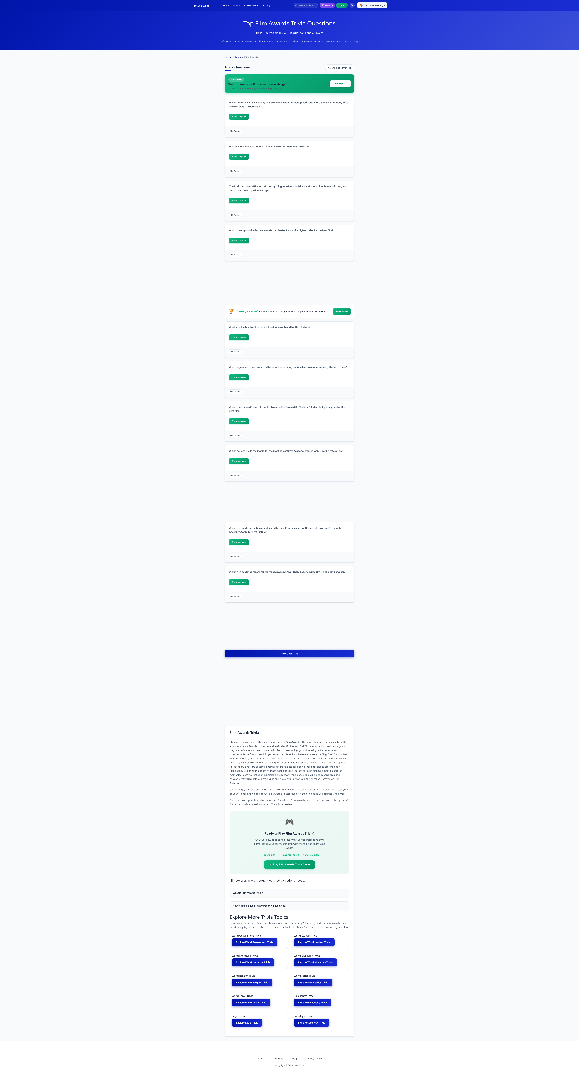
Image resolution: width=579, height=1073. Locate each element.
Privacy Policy (314, 1058)
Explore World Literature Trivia (253, 962)
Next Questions (289, 653)
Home (226, 5)
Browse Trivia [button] (251, 5)
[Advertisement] (206, 99)
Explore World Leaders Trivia (314, 942)
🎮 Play (342, 5)
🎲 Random (327, 5)
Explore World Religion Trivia (252, 982)
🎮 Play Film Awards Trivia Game (289, 864)
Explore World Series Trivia (313, 982)
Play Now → (340, 83)
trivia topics (285, 927)
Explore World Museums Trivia (315, 962)
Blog (294, 1058)
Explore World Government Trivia (254, 942)
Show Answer (239, 116)
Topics (236, 5)
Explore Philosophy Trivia (312, 1002)
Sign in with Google (374, 5)
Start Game (342, 311)
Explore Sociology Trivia (311, 1022)
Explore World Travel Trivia (251, 1002)
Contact (278, 1058)
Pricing (267, 5)
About (260, 1058)
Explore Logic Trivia (247, 1022)
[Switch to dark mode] (352, 5)
